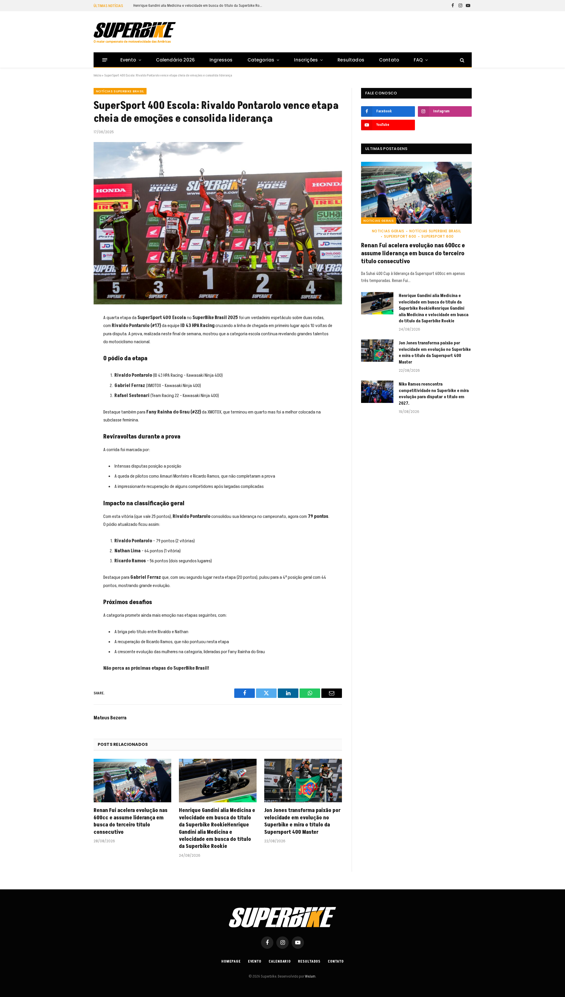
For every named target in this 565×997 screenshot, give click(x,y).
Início (97, 75)
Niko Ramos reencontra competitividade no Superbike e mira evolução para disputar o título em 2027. (434, 393)
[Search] (461, 59)
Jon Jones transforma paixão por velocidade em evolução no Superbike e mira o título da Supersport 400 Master (302, 821)
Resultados (351, 60)
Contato (389, 60)
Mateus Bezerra (110, 718)
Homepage (230, 961)
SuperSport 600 (400, 236)
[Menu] (104, 60)
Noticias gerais (378, 220)
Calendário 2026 (175, 60)
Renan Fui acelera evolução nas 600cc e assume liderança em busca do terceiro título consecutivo (130, 821)
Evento (128, 60)
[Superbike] (135, 32)
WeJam (309, 976)
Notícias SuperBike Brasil (120, 91)
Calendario (280, 961)
